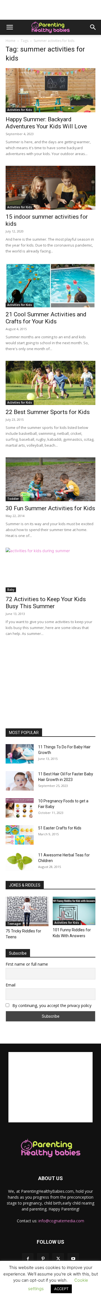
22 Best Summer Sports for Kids (48, 412)
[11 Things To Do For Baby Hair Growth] (20, 754)
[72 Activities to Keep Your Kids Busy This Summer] (50, 570)
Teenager (14, 924)
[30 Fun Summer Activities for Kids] (50, 479)
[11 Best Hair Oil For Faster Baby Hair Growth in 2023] (20, 781)
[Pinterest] (43, 1259)
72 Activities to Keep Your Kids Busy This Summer (46, 603)
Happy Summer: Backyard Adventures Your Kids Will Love (46, 123)
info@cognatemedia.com (61, 1220)
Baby (10, 590)
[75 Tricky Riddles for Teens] (27, 911)
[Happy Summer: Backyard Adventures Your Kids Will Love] (50, 90)
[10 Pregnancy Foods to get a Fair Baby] (20, 808)
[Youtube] (73, 1259)
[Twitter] (58, 1259)
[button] (10, 27)
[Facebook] (27, 1259)
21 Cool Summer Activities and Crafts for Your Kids (46, 318)
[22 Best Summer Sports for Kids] (50, 383)
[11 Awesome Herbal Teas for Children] (20, 861)
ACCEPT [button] (61, 1288)
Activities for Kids (19, 110)
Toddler (13, 499)
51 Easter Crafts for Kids (59, 828)
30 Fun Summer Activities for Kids (50, 508)
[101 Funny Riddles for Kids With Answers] (74, 911)
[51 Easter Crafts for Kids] (20, 835)
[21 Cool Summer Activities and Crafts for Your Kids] (50, 285)
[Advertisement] (50, 10)
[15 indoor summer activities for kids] (50, 188)
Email (10, 985)
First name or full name (27, 964)
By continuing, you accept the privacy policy (51, 1005)
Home (10, 40)
